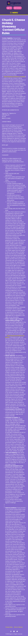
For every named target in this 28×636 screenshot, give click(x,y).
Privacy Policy (9, 627)
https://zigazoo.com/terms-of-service (14, 76)
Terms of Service (18, 627)
